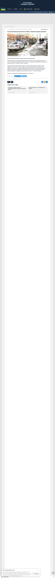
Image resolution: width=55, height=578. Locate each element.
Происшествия (11, 26)
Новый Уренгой (15, 79)
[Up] (53, 573)
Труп (20, 79)
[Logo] (3, 9)
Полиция (9, 79)
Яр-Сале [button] (50, 12)
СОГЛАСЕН (36, 573)
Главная (6, 26)
